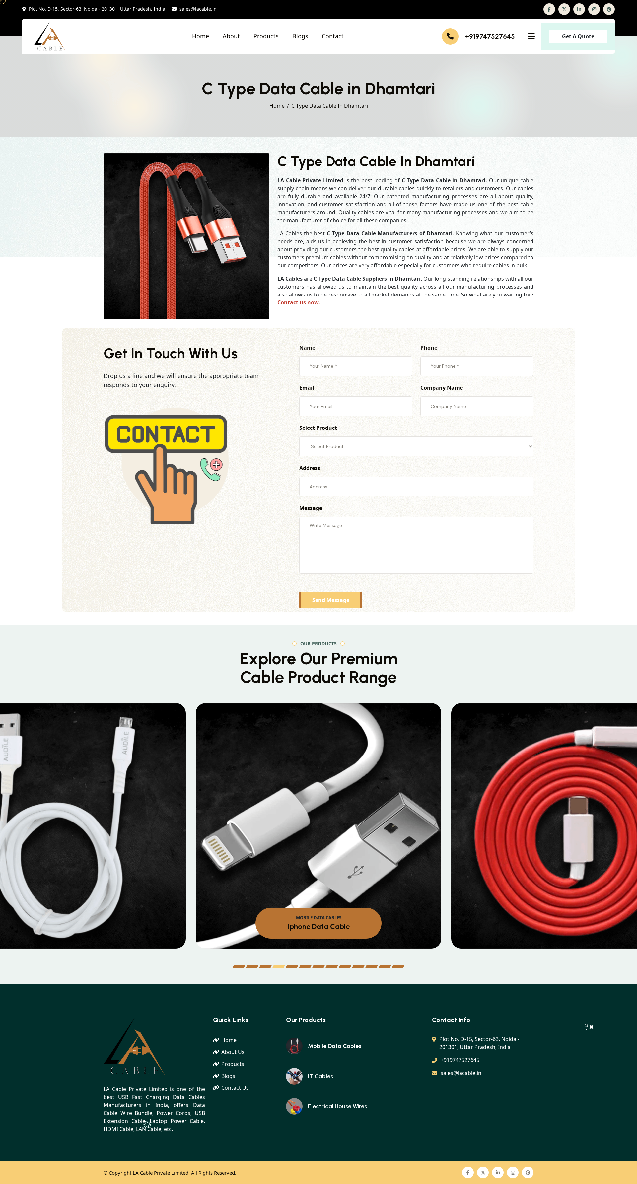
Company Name (441, 387)
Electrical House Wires (337, 1106)
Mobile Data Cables (334, 1046)
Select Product (318, 427)
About (231, 36)
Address (309, 468)
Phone (428, 347)
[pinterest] (609, 9)
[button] (239, 966)
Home (200, 36)
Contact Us (235, 1087)
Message (310, 508)
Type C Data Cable (318, 926)
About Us (233, 1052)
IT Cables (320, 1076)
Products (266, 36)
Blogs (300, 36)
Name (307, 347)
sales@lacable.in (198, 9)
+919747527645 (490, 36)
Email (306, 387)
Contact (333, 36)
